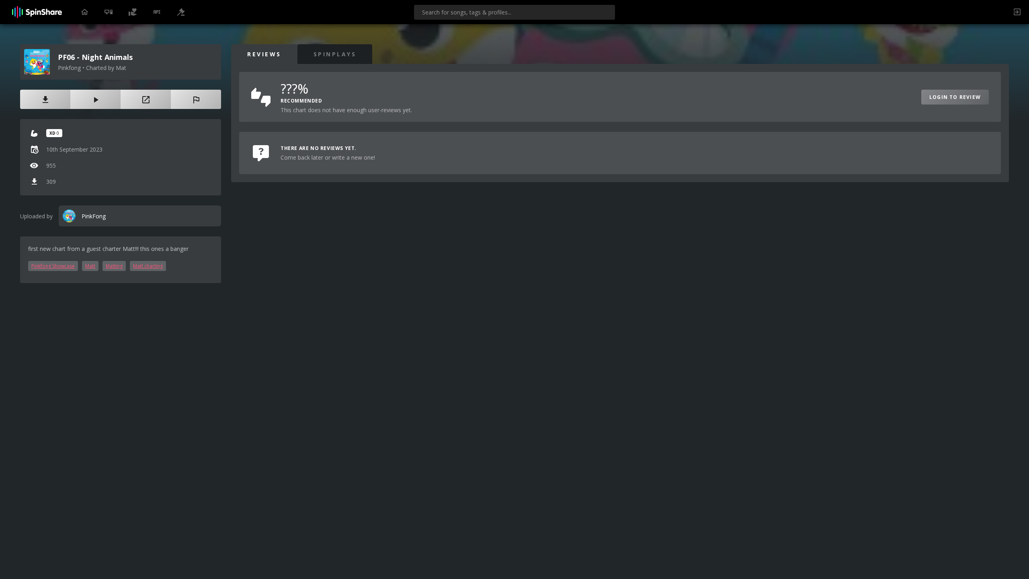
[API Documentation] (157, 12)
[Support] (133, 12)
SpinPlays (335, 54)
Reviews (264, 54)
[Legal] (181, 12)
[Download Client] (108, 12)
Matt (90, 266)
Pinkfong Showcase (53, 266)
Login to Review (955, 97)
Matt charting (148, 266)
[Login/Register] (1017, 12)
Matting (114, 266)
